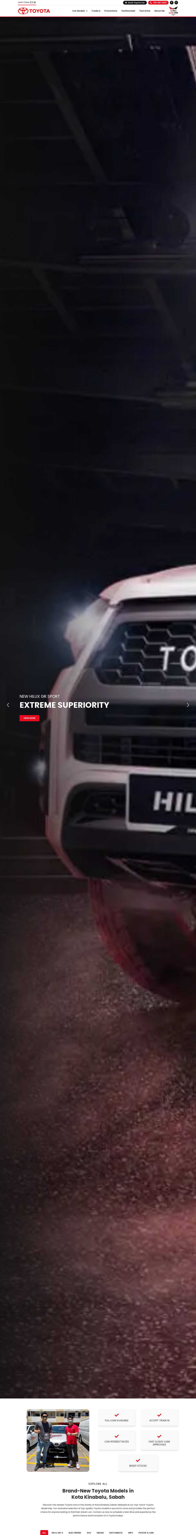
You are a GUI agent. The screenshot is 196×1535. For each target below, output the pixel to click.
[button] (135, 3)
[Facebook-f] (171, 2)
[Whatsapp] (176, 2)
